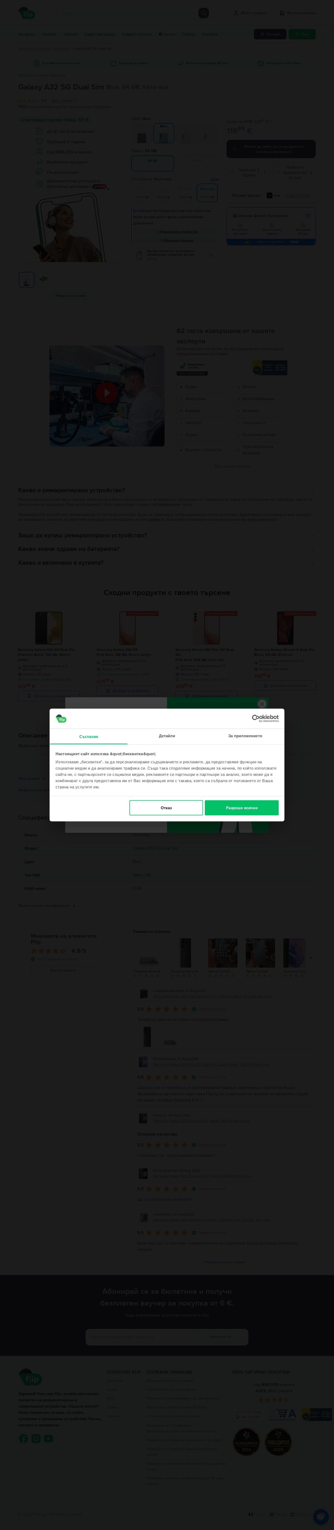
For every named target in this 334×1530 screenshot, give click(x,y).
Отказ (166, 807)
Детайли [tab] (167, 736)
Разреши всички (242, 807)
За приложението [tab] (245, 736)
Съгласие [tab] (88, 736)
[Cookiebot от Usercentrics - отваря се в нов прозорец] (256, 718)
